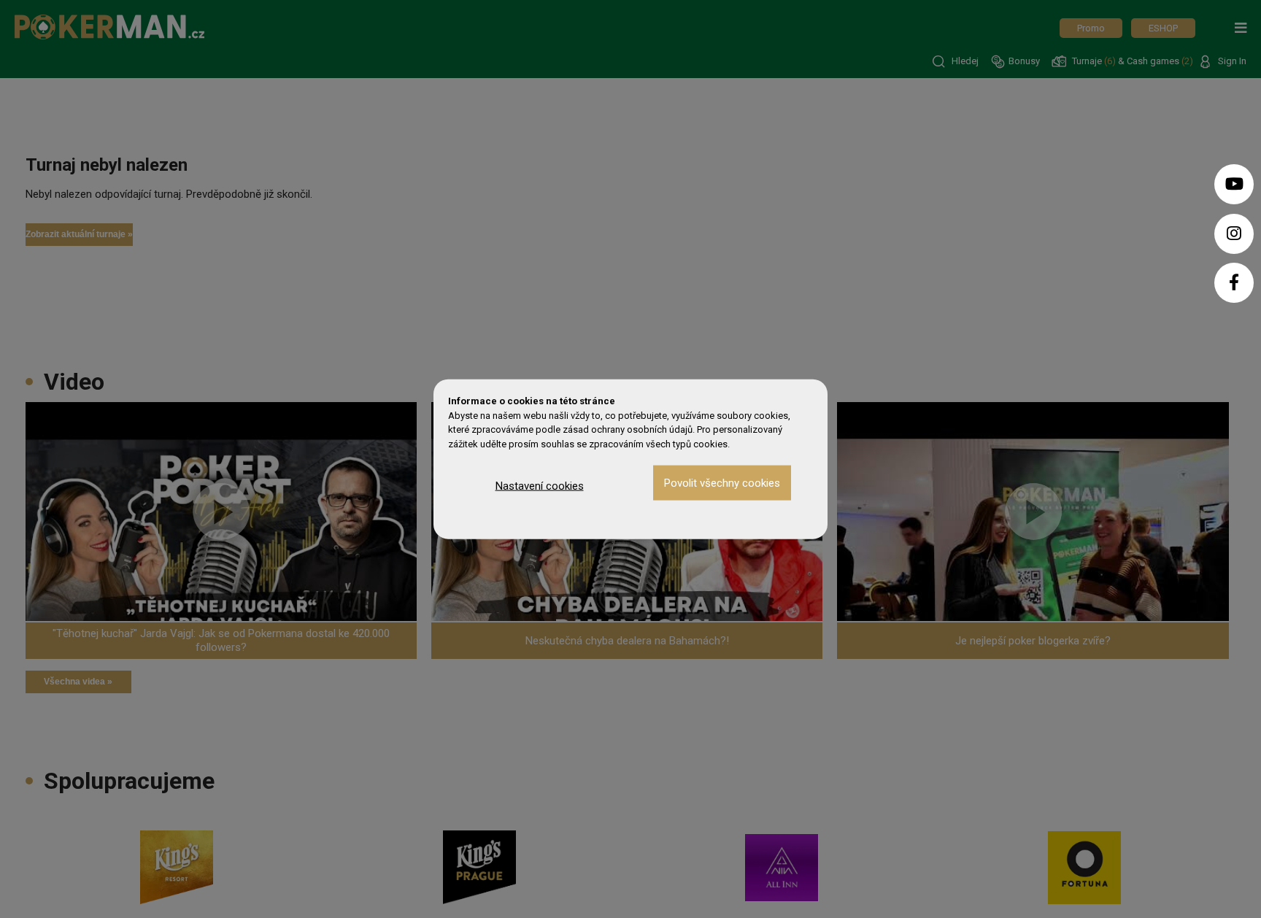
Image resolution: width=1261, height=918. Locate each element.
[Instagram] (1234, 234)
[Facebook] (1234, 283)
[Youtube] (1234, 184)
